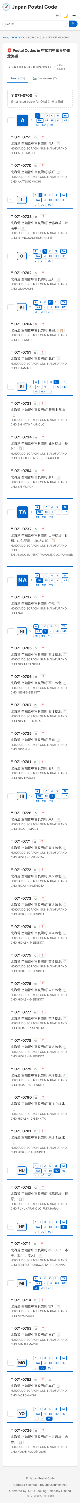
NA (40, 120)
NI (46, 120)
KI (52, 115)
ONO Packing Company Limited (49, 1491)
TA (65, 115)
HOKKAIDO (18, 37)
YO (51, 125)
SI (57, 115)
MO (44, 125)
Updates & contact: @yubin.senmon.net (40, 1484)
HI (52, 120)
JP (57, 15)
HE (65, 120)
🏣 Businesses (45, 78)
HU (59, 120)
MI (37, 125)
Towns (18, 78)
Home (5, 37)
